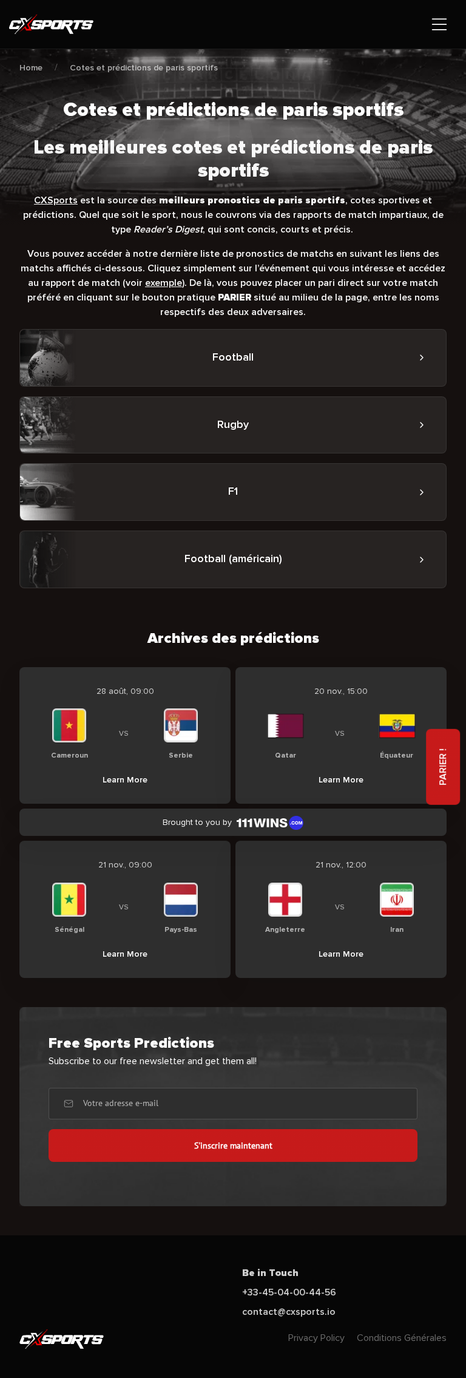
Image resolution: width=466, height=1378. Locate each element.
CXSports (56, 200)
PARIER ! (443, 767)
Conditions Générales (402, 1338)
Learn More (125, 780)
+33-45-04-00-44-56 (289, 1292)
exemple (163, 283)
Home (30, 68)
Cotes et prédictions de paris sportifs (144, 68)
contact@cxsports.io (289, 1312)
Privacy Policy (316, 1338)
